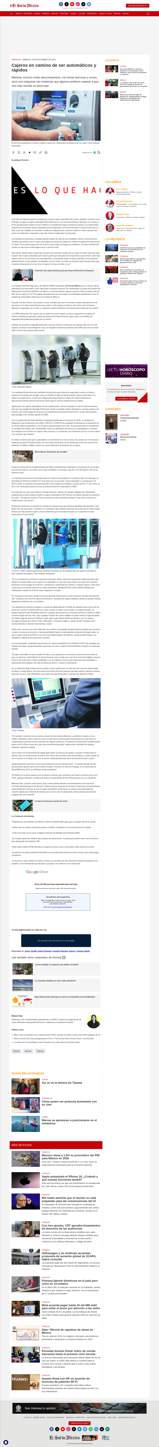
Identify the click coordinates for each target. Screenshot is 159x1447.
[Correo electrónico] (35, 152)
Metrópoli (28, 14)
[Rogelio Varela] (110, 215)
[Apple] (102, 1429)
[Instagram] (78, 4)
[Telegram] (29, 152)
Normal (16, 1051)
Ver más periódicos (137, 6)
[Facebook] (61, 4)
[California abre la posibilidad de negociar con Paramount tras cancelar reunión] (111, 248)
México (19, 14)
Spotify (34, 951)
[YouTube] (72, 4)
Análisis (54, 14)
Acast (27, 951)
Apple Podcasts (45, 951)
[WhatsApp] (24, 152)
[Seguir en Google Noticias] (99, 152)
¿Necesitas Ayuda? (80, 1423)
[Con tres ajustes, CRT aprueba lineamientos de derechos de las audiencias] (26, 1233)
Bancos (28, 1051)
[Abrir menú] (11, 13)
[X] (66, 4)
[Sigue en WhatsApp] (94, 152)
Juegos (125, 14)
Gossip (73, 14)
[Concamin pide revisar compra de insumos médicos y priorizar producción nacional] (111, 281)
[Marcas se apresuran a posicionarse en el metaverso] (26, 1124)
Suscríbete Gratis (126, 399)
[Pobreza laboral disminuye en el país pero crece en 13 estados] (26, 1287)
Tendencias (92, 14)
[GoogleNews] (96, 1429)
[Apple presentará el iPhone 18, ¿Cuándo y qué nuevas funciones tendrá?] (26, 1181)
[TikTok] (83, 4)
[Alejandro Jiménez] (110, 227)
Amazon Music (83, 951)
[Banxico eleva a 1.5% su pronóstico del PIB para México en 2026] (26, 1160)
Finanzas (45, 14)
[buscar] (148, 13)
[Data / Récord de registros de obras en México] (26, 1334)
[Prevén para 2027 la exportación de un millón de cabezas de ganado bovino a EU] (111, 259)
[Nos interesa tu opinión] (79, 1408)
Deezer (72, 951)
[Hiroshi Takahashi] (110, 203)
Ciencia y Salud (105, 14)
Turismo (116, 14)
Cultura (81, 14)
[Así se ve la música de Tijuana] (26, 1086)
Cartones (64, 14)
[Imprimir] (46, 152)
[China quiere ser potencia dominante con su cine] (26, 1105)
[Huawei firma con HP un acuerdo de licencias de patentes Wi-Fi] (26, 1385)
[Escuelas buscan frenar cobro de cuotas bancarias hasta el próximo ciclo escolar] (26, 1359)
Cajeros (40, 1051)
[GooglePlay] (107, 1429)
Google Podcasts (60, 951)
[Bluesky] (89, 4)
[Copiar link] (40, 152)
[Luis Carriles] (110, 191)
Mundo (37, 14)
